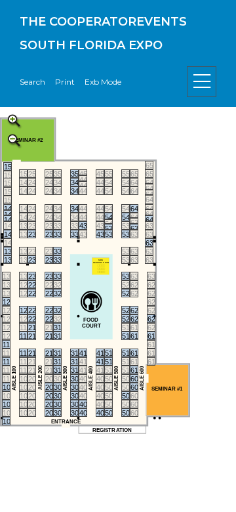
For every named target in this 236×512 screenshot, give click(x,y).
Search (32, 82)
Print (65, 82)
